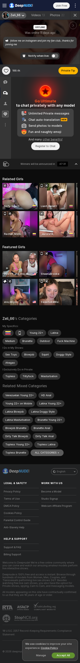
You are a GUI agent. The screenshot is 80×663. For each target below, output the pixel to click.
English (61, 471)
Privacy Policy (12, 491)
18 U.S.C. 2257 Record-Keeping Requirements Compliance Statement (37, 632)
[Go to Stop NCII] (26, 618)
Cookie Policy (49, 647)
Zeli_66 (8, 318)
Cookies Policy (13, 513)
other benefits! (53, 139)
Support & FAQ (12, 547)
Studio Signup (49, 498)
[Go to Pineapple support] (6, 618)
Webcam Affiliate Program (56, 506)
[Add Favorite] (6, 71)
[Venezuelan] (8, 333)
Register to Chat (45, 146)
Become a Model (51, 491)
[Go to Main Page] (24, 5)
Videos (38, 15)
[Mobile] (20, 333)
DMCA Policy (11, 506)
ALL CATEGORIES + (47, 452)
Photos (57, 15)
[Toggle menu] (4, 5)
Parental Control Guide (17, 520)
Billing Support (12, 554)
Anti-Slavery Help (14, 527)
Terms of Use (12, 498)
